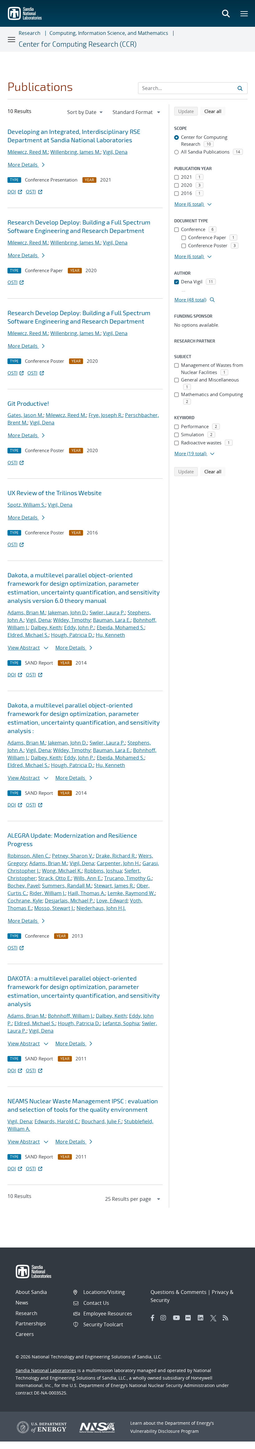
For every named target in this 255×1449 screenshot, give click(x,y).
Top (236, 1441)
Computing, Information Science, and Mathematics (108, 33)
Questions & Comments (178, 1292)
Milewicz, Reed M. (27, 152)
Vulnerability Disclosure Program (164, 1431)
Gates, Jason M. (25, 415)
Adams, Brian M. (26, 612)
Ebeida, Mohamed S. (120, 627)
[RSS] (227, 1318)
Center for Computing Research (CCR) (78, 44)
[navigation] (85, 112)
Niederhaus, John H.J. (101, 908)
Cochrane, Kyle (24, 900)
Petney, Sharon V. (72, 855)
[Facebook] (152, 1318)
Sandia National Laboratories (46, 1370)
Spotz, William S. (26, 504)
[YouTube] (177, 1318)
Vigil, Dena (115, 152)
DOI (11, 191)
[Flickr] (190, 1318)
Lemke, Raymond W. (131, 893)
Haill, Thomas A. (86, 893)
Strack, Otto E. (54, 878)
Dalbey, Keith (46, 627)
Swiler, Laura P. (107, 612)
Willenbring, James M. (75, 152)
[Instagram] (165, 1318)
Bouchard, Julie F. (101, 1121)
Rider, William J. (47, 893)
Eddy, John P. (79, 627)
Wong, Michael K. (62, 870)
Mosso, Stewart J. (54, 908)
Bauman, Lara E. (112, 620)
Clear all (214, 111)
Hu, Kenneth (110, 635)
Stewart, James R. (114, 885)
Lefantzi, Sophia (121, 1023)
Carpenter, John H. (118, 863)
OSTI (31, 191)
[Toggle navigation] (12, 39)
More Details (23, 164)
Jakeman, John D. (67, 612)
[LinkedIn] (202, 1318)
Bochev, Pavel (23, 885)
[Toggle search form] (226, 13)
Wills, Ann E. (88, 878)
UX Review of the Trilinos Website (54, 492)
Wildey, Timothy (71, 620)
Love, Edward (112, 900)
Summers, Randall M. (66, 885)
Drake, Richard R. (116, 855)
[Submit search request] (240, 88)
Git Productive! (28, 403)
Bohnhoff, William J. (70, 1015)
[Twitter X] (215, 1318)
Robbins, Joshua (103, 870)
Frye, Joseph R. (106, 415)
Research (29, 33)
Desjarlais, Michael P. (69, 900)
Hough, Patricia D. (72, 635)
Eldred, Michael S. (28, 635)
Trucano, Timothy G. (128, 878)
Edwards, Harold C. (57, 1121)
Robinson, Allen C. (28, 855)
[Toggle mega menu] (244, 13)
